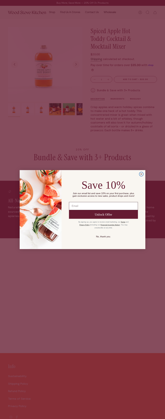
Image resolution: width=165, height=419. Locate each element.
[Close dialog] (141, 174)
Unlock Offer (103, 214)
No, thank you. (103, 236)
